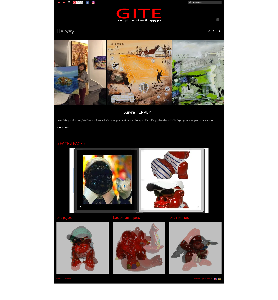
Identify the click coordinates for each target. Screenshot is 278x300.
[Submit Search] (190, 2)
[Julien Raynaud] (209, 30)
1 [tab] (133, 103)
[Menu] (218, 19)
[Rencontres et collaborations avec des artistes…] (214, 30)
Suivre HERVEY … (139, 112)
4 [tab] (144, 103)
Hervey (65, 127)
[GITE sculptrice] (139, 13)
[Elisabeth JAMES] (219, 30)
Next (219, 72)
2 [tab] (137, 103)
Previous (58, 72)
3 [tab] (140, 103)
